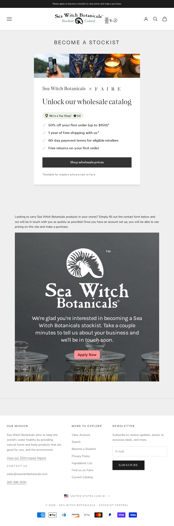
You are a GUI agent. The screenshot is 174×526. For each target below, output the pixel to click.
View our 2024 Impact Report (26, 458)
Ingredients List (82, 463)
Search (76, 442)
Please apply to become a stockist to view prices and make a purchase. (87, 3)
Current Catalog (82, 477)
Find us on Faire (82, 470)
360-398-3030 (16, 482)
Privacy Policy (81, 456)
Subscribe (128, 465)
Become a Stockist (84, 449)
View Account (81, 435)
